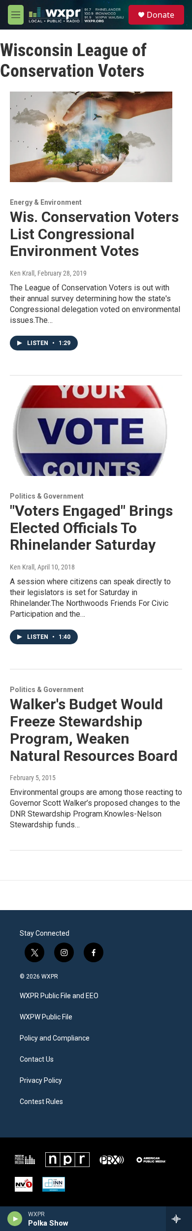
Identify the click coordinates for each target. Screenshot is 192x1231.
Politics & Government (47, 496)
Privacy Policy (41, 1080)
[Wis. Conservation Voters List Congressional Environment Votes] (91, 137)
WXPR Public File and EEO (59, 996)
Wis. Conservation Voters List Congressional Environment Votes (94, 234)
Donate (160, 14)
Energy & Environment (46, 202)
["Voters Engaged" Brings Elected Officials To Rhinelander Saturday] (91, 430)
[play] (15, 1219)
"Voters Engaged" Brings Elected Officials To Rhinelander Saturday (91, 528)
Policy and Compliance (55, 1038)
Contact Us (37, 1059)
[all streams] (179, 1218)
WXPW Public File (46, 1017)
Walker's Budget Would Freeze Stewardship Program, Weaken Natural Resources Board (94, 729)
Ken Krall (22, 273)
